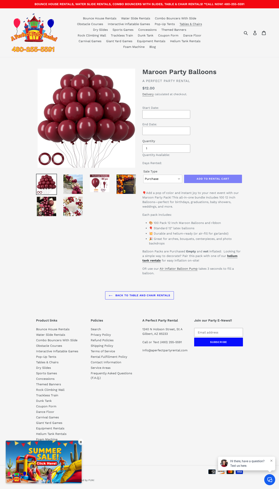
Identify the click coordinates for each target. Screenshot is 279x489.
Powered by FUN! (83, 480)
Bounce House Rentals (52, 329)
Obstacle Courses (49, 346)
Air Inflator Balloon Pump (179, 268)
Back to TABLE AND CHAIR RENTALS (142, 295)
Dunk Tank (44, 401)
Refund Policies (102, 340)
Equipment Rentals (50, 428)
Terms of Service (103, 351)
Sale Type (150, 171)
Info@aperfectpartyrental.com (165, 350)
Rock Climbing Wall (50, 390)
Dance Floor (45, 412)
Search (96, 329)
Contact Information (106, 362)
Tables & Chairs (47, 362)
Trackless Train (47, 395)
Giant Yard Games (49, 423)
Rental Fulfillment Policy (109, 357)
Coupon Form (46, 406)
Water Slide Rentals (50, 335)
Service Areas (100, 368)
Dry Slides (43, 368)
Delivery (148, 94)
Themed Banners (48, 384)
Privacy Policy (101, 335)
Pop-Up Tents (46, 357)
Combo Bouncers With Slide (56, 340)
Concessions (45, 379)
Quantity (148, 141)
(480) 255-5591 (171, 342)
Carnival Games (47, 417)
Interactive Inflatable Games (57, 351)
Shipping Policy (102, 346)
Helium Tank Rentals (51, 434)
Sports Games (46, 373)
